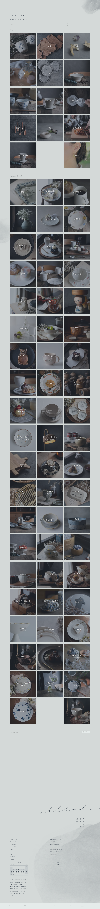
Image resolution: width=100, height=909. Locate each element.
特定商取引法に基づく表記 (56, 849)
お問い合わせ (53, 854)
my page (25, 906)
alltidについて (13, 839)
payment (55, 906)
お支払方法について (54, 842)
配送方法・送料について (55, 839)
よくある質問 (13, 844)
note (11, 854)
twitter (12, 859)
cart (70, 906)
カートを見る (13, 846)
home (11, 849)
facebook (12, 856)
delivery (40, 906)
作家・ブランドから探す (20, 19)
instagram (13, 851)
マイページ (52, 846)
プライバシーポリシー (55, 851)
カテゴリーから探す (18, 15)
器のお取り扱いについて (15, 842)
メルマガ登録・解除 (54, 844)
